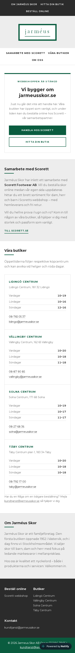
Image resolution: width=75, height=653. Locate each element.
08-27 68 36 (16, 426)
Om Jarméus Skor (24, 4)
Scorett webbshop (16, 595)
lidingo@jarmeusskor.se (24, 321)
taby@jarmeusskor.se (22, 486)
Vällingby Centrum (45, 600)
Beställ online (37, 11)
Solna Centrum (42, 605)
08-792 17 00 (17, 481)
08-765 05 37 (17, 316)
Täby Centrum (42, 610)
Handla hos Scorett (37, 130)
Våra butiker (58, 53)
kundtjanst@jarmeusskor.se (22, 501)
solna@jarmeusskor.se (23, 431)
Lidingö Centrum (44, 595)
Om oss (37, 59)
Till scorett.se (16, 230)
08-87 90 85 (17, 371)
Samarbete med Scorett (25, 53)
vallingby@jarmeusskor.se (25, 376)
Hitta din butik (52, 4)
